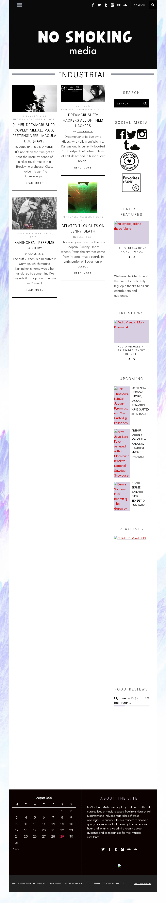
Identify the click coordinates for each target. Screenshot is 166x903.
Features (70, 216)
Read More (34, 183)
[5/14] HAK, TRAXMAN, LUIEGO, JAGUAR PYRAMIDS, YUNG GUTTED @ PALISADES (140, 401)
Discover (29, 115)
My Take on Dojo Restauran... (125, 700)
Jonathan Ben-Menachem (36, 146)
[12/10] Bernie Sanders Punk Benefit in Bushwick (139, 494)
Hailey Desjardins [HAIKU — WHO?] (132, 249)
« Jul (16, 848)
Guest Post (85, 236)
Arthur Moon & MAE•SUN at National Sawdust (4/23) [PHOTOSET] (139, 443)
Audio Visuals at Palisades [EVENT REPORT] (131, 350)
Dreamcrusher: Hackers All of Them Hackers (83, 120)
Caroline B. (85, 131)
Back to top (141, 883)
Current (82, 105)
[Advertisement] (131, 613)
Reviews (67, 109)
